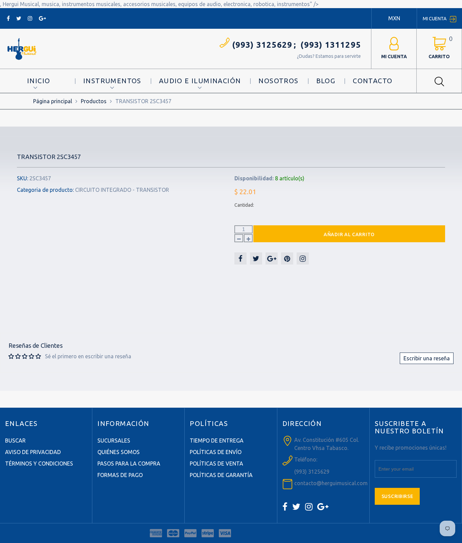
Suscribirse (397, 496)
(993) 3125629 (262, 44)
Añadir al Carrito (349, 234)
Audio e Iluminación (200, 81)
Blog (326, 81)
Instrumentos (112, 81)
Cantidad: (244, 205)
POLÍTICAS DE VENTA (216, 463)
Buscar (15, 440)
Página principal (52, 101)
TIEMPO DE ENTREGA (217, 440)
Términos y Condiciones (39, 463)
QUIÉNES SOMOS (118, 452)
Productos (94, 101)
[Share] (240, 258)
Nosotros (278, 81)
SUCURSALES (113, 440)
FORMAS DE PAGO (120, 475)
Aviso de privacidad (33, 452)
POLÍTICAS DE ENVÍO (215, 452)
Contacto (372, 81)
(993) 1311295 (330, 44)
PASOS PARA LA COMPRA (128, 463)
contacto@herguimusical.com (331, 483)
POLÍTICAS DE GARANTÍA (221, 475)
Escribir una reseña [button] (426, 358)
